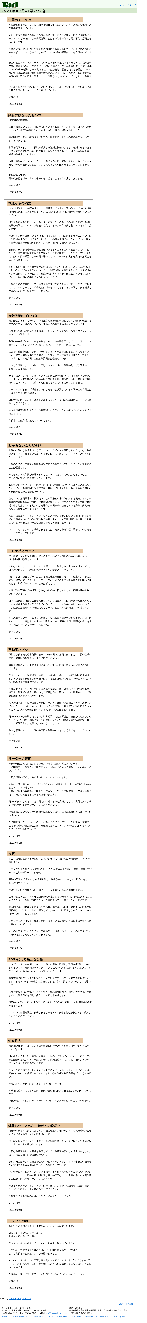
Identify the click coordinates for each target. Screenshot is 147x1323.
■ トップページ (128, 5)
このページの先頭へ (126, 1304)
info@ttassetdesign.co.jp (56, 1313)
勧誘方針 (5, 1316)
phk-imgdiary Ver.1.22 (20, 1298)
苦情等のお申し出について (42, 1316)
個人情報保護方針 (20, 1316)
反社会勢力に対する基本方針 (96, 1316)
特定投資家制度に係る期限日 (69, 1316)
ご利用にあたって (119, 1316)
